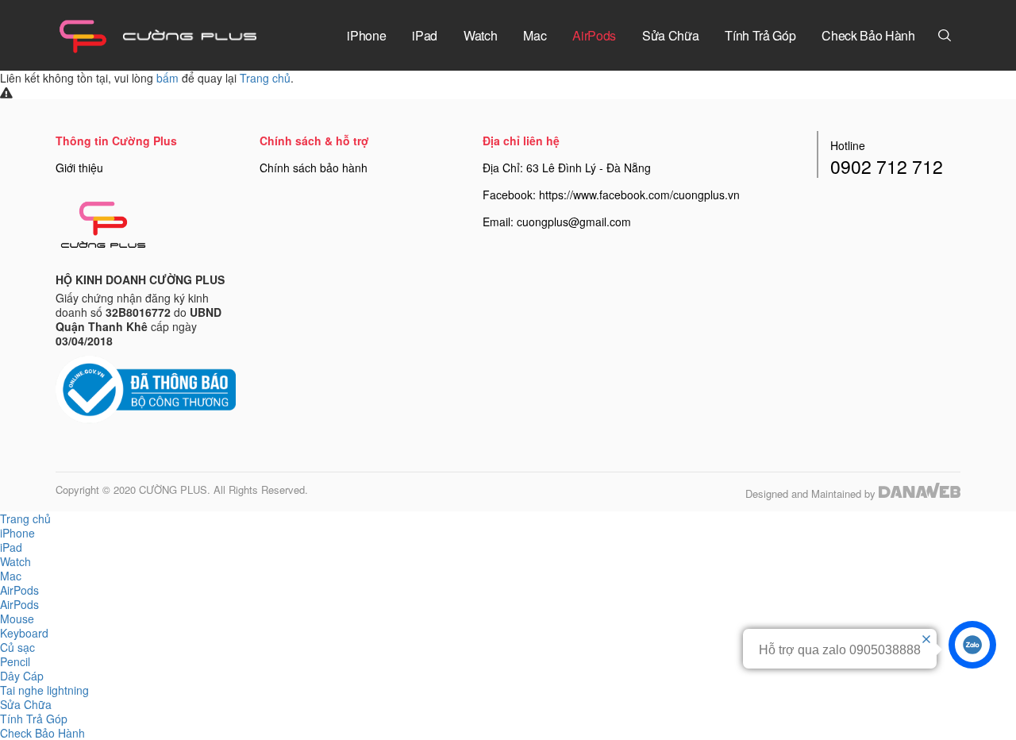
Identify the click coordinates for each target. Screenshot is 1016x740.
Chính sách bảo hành (314, 167)
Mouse (17, 618)
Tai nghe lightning (44, 690)
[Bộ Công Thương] (146, 388)
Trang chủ (265, 78)
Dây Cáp (22, 676)
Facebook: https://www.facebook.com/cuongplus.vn (611, 194)
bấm (167, 78)
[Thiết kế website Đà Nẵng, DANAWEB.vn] (919, 493)
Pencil (15, 661)
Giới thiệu (79, 167)
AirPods (19, 604)
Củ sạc (17, 647)
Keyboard (24, 633)
